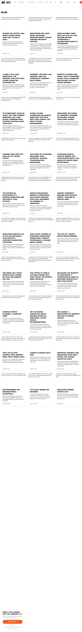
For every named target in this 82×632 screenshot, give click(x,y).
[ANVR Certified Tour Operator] (61, 2)
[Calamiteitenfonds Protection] (74, 2)
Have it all (12, 621)
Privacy (15, 628)
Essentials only (13, 625)
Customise (10, 628)
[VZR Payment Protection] (67, 2)
